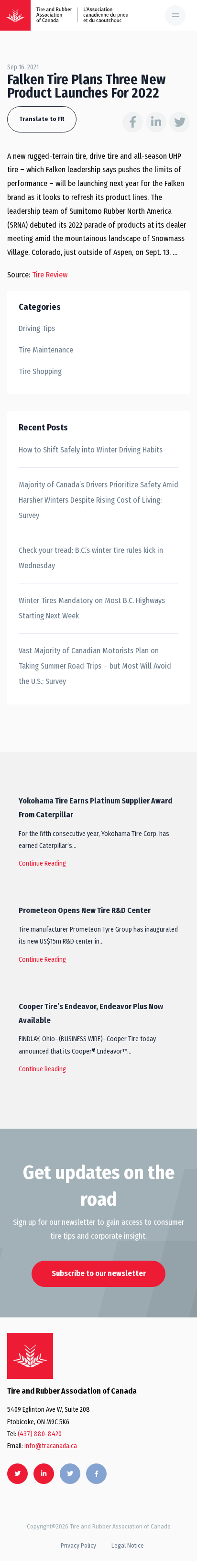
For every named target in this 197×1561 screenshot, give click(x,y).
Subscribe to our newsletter (99, 1273)
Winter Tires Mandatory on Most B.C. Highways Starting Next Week (92, 608)
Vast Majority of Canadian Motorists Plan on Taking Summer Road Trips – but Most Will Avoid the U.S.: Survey (95, 666)
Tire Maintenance (46, 349)
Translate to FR (42, 118)
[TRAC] (15, 15)
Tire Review (49, 274)
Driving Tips (37, 328)
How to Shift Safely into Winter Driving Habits (91, 449)
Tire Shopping (40, 371)
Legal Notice (127, 1545)
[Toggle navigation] (175, 15)
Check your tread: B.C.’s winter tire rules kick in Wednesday (91, 558)
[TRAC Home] (30, 1356)
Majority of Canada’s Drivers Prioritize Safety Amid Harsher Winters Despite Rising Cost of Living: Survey (98, 500)
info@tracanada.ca (50, 1446)
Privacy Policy (78, 1545)
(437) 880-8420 (40, 1434)
